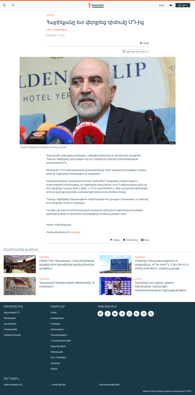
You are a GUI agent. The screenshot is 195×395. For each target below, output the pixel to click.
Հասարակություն (59, 335)
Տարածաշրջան (58, 346)
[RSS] (136, 314)
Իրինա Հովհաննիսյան (56, 29)
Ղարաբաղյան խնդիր (61, 340)
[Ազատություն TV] (171, 5)
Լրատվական (10, 323)
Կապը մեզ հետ (58, 384)
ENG (161, 5)
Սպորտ (138, 279)
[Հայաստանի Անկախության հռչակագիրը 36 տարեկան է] (20, 286)
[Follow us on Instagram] (129, 314)
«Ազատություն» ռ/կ (13, 384)
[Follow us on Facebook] (100, 314)
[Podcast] (144, 314)
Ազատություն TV (12, 312)
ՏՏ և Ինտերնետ (58, 357)
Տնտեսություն (57, 329)
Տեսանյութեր (10, 318)
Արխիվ (54, 368)
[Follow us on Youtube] (115, 314)
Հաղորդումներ (10, 329)
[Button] (144, 43)
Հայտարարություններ (109, 384)
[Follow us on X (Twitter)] (107, 314)
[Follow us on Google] (151, 314)
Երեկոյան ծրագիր (12, 335)
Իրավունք (55, 323)
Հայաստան (44, 257)
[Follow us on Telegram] (122, 314)
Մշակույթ (55, 363)
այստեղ (75, 231)
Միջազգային (57, 351)
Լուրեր (50, 15)
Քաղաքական (57, 318)
